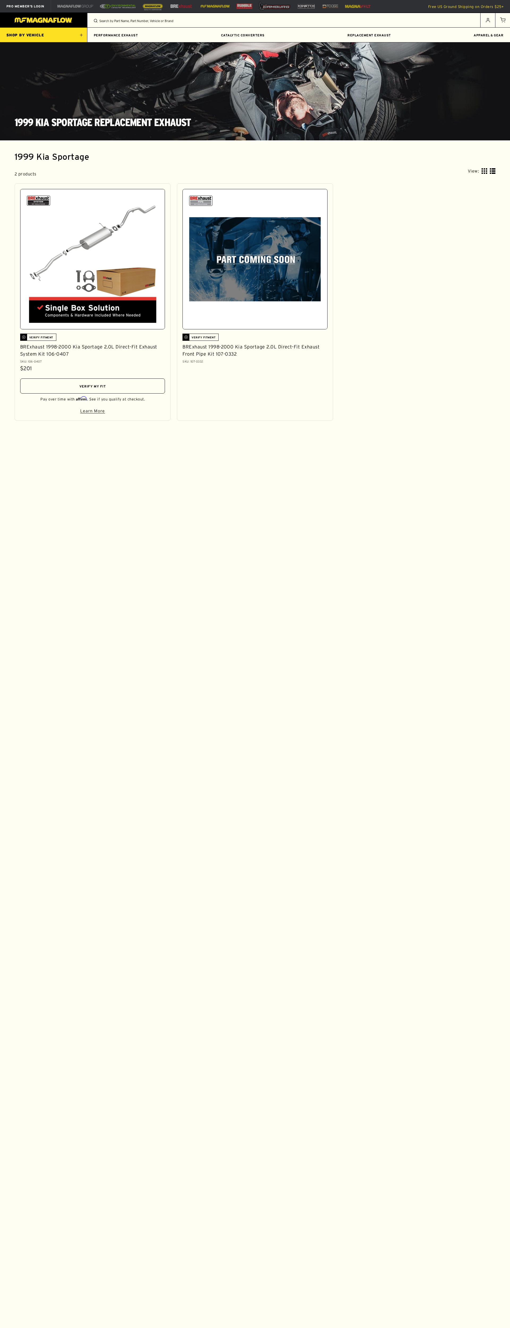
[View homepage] (43, 20)
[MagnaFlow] (214, 6)
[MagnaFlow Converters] (152, 6)
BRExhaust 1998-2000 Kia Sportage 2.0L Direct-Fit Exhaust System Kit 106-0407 (88, 350)
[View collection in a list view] (492, 171)
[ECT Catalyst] (118, 6)
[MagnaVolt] (358, 6)
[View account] (487, 20)
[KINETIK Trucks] (306, 6)
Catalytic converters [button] (243, 35)
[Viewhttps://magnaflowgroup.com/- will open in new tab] (75, 6)
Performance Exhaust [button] (116, 35)
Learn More (122, 411)
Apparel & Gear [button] (488, 35)
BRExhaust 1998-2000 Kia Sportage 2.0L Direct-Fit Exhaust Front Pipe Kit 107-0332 (251, 350)
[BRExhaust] (181, 6)
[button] (502, 20)
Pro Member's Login (25, 6)
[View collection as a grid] (484, 171)
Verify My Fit (92, 386)
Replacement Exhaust (369, 35)
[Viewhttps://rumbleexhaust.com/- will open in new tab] (244, 6)
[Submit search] (95, 21)
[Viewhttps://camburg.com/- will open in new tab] (275, 6)
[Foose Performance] (330, 6)
